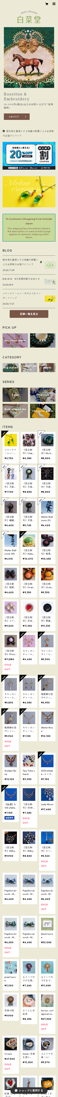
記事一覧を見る (29, 314)
